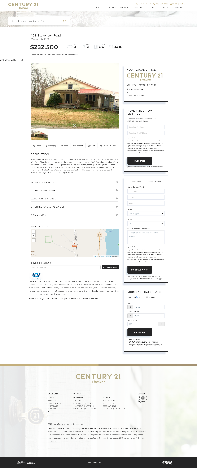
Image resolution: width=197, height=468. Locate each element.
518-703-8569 (144, 4)
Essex (54, 298)
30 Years (141, 297)
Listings (40, 298)
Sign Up (182, 4)
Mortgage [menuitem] (138, 8)
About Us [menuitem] (152, 8)
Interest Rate (132, 320)
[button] (66, 21)
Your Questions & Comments (138, 229)
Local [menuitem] (166, 8)
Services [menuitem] (110, 8)
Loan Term (131, 297)
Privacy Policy (144, 153)
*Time (129, 219)
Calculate (139, 332)
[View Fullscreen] (33, 240)
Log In (175, 4)
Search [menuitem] (97, 8)
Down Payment (133, 312)
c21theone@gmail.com (84, 408)
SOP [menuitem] (50, 411)
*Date (129, 209)
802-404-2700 (162, 4)
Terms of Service (152, 279)
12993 (73, 298)
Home (31, 298)
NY (48, 298)
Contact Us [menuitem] (180, 8)
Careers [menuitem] (124, 8)
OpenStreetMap (106, 256)
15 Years (151, 297)
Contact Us (131, 95)
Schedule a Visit (155, 181)
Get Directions (110, 267)
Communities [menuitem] (54, 403)
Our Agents (141, 95)
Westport (64, 298)
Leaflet (96, 256)
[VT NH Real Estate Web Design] (167, 463)
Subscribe (139, 161)
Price (129, 303)
